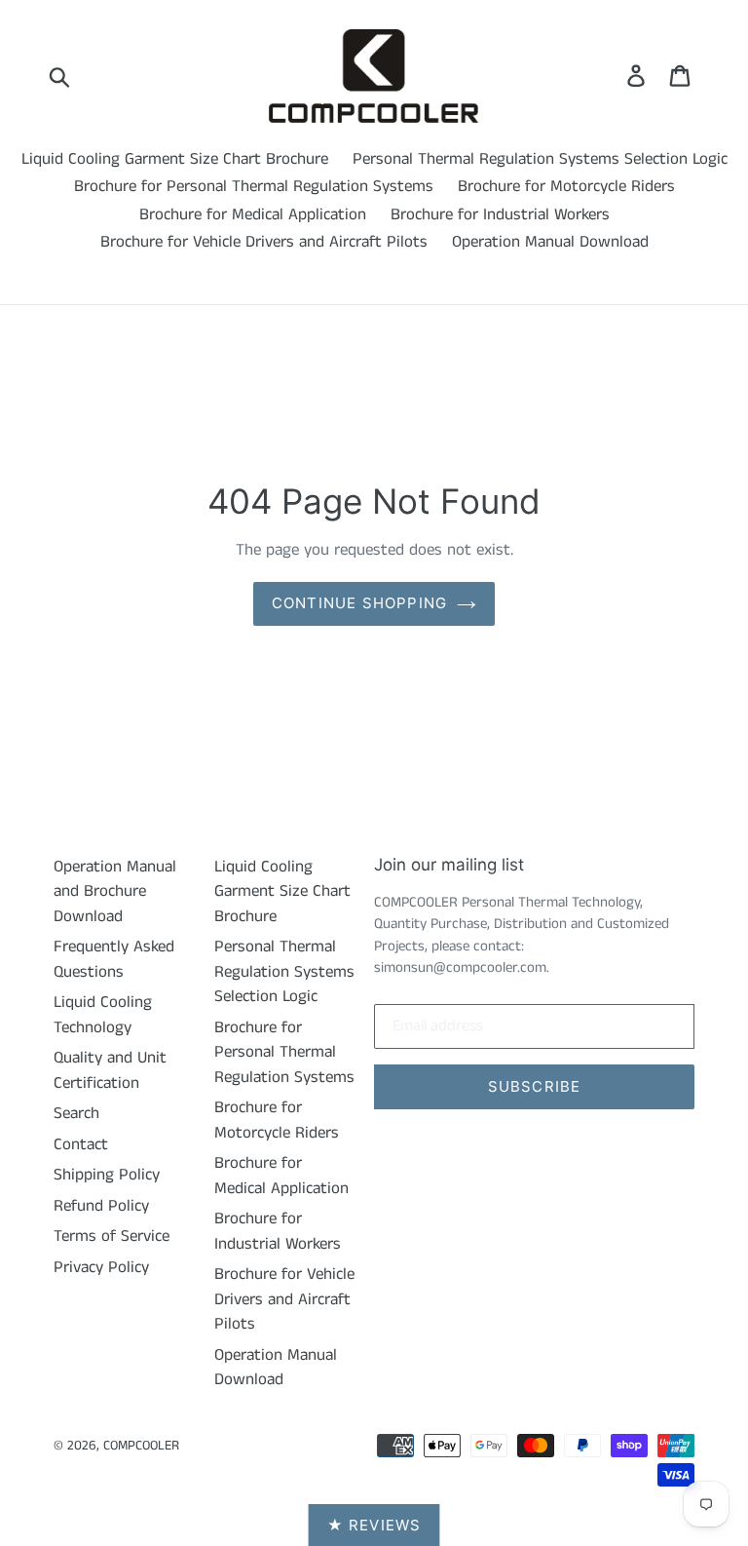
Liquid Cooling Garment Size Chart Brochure (174, 159)
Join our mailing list (449, 864)
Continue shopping (359, 603)
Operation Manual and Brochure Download (115, 891)
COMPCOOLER (141, 1445)
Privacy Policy (101, 1267)
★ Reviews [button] (374, 1525)
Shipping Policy (107, 1174)
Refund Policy (101, 1205)
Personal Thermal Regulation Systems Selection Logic (540, 159)
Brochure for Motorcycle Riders (566, 186)
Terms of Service (111, 1236)
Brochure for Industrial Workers (500, 214)
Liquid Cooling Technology (103, 1014)
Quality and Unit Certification (110, 1070)
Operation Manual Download (550, 241)
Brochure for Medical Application (252, 214)
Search (76, 1113)
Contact (81, 1144)
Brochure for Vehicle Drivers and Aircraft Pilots (264, 241)
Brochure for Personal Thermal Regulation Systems (253, 186)
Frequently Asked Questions (114, 959)
